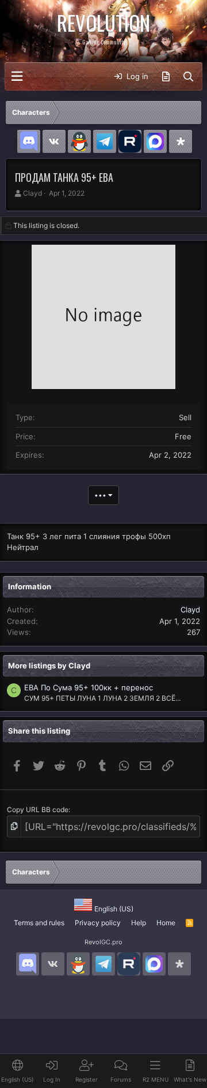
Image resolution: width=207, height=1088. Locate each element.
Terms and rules (39, 922)
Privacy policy (98, 922)
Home (165, 922)
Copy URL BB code (37, 809)
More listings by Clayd (49, 665)
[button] (17, 76)
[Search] (188, 76)
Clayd (32, 193)
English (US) (113, 908)
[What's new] (166, 76)
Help (138, 922)
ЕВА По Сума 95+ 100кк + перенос (88, 687)
